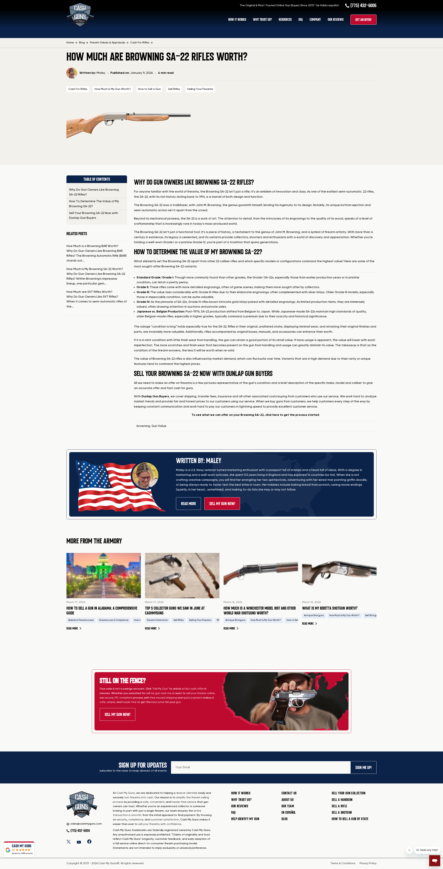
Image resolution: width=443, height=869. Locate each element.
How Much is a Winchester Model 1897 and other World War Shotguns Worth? (260, 611)
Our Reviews (335, 19)
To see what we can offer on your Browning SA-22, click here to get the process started (255, 415)
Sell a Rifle (339, 806)
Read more (73, 628)
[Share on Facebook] (89, 841)
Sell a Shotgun (342, 812)
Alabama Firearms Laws (81, 620)
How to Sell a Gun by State (350, 819)
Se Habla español (327, 5)
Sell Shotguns (372, 615)
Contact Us (289, 793)
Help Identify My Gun (245, 819)
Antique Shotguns (235, 620)
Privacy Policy (368, 863)
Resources (285, 19)
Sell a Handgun (342, 799)
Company (315, 19)
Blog (285, 819)
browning (143, 426)
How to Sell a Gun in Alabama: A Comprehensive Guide (101, 611)
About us (288, 799)
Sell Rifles (174, 89)
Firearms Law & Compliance (114, 620)
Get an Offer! (363, 19)
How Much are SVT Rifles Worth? (89, 291)
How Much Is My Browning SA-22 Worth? (94, 269)
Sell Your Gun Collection (348, 793)
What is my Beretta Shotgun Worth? (330, 608)
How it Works (240, 793)
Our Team (288, 806)
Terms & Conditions (342, 863)
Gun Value (158, 426)
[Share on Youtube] (79, 841)
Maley (101, 72)
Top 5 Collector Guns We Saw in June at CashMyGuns (175, 611)
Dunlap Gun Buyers (155, 396)
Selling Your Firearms (200, 89)
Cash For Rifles (77, 89)
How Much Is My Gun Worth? (113, 89)
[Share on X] (68, 841)
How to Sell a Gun (149, 89)
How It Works (237, 19)
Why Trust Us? (262, 19)
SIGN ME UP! (363, 767)
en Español (289, 812)
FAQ (301, 19)
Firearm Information (157, 620)
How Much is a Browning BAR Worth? (92, 246)
